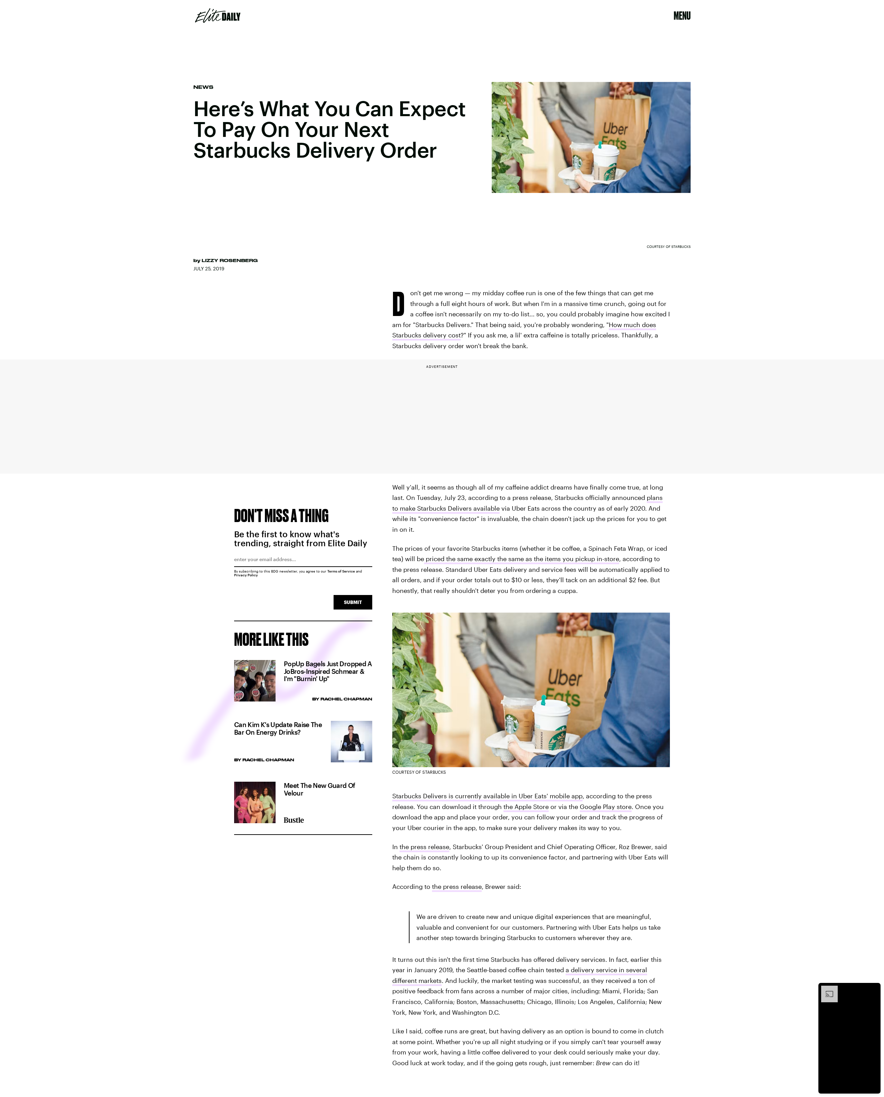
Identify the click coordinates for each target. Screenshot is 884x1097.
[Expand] (826, 989)
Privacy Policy (246, 575)
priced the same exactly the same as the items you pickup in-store (521, 559)
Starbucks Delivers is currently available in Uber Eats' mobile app (487, 796)
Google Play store (606, 806)
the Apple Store (526, 806)
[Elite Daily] (217, 15)
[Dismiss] (872, 989)
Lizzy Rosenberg (230, 260)
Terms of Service (341, 571)
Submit (353, 602)
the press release (424, 846)
